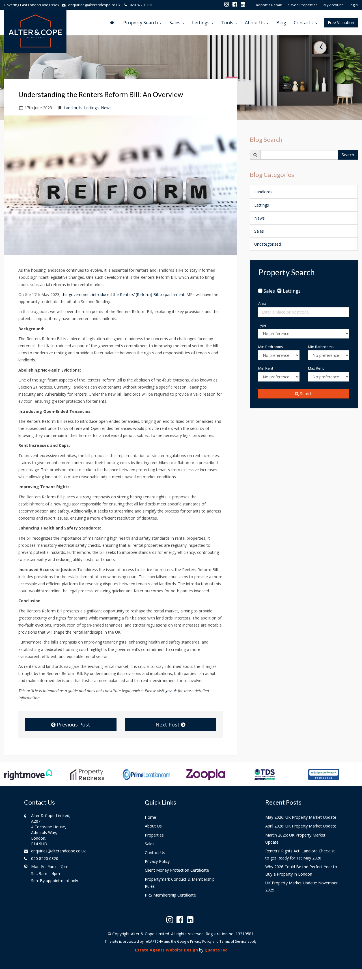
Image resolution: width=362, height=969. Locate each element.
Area (262, 303)
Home (150, 817)
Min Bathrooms (321, 346)
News (106, 107)
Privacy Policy (157, 861)
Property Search (141, 23)
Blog (281, 23)
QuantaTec (215, 950)
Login (353, 5)
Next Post (168, 724)
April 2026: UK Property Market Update (300, 826)
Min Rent (265, 368)
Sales (175, 23)
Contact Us (305, 23)
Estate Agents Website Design (166, 950)
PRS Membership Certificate (170, 895)
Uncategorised (267, 244)
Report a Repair (269, 5)
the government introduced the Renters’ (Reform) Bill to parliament (123, 294)
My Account (333, 5)
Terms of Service (233, 941)
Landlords (73, 107)
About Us (255, 23)
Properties (154, 835)
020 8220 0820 (140, 5)
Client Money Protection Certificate (177, 870)
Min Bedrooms (270, 346)
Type (262, 325)
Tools (227, 23)
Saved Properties (303, 5)
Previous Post (72, 724)
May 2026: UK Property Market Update (300, 817)
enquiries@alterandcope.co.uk (94, 5)
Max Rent (316, 368)
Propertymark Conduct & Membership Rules (180, 882)
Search (348, 154)
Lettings (201, 23)
